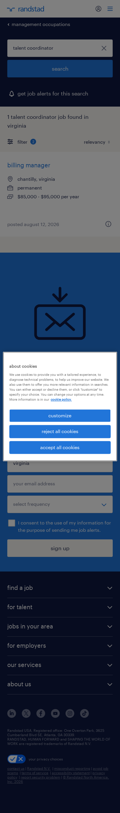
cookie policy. (61, 399)
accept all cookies (60, 447)
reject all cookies (60, 431)
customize (59, 415)
